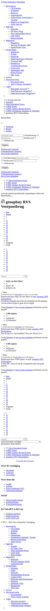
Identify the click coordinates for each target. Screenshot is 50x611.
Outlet (14, 54)
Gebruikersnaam (30, 135)
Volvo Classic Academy (21, 84)
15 (7, 230)
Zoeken (9, 131)
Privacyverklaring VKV (15, 488)
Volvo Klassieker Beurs (21, 34)
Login (8, 87)
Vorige (8, 214)
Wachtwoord (29, 138)
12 (7, 223)
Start (7, 212)
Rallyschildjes (17, 38)
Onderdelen (11, 50)
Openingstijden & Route (22, 59)
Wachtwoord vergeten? (21, 91)
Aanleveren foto (18, 47)
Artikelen (15, 11)
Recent (8, 129)
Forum (9, 77)
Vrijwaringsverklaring (14, 491)
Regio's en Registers (20, 22)
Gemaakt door (22, 461)
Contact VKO (16, 61)
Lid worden (16, 8)
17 (7, 234)
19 (7, 238)
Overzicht (9, 127)
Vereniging (11, 6)
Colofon (9, 486)
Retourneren (16, 73)
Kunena (31, 461)
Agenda (9, 27)
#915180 (18, 294)
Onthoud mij (9, 141)
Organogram (16, 15)
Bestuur (14, 13)
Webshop (15, 52)
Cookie (8, 484)
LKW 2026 (15, 36)
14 (7, 227)
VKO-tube (15, 75)
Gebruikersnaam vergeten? (23, 93)
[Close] (2, 123)
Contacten (10, 473)
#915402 (18, 327)
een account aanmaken (9, 154)
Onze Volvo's (16, 24)
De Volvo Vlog (17, 31)
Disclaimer (10, 470)
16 (7, 232)
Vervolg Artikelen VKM (20, 45)
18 (7, 236)
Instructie (15, 68)
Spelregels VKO (17, 70)
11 (7, 221)
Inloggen (5, 145)
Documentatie (12, 80)
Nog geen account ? (20, 89)
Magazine (10, 41)
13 (7, 225)
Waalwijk (15, 57)
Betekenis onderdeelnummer (19, 65)
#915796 (18, 357)
